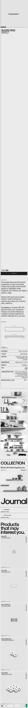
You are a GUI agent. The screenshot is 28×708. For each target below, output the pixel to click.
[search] (5, 705)
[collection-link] (14, 483)
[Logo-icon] (2, 705)
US (22, 705)
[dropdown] (14, 705)
